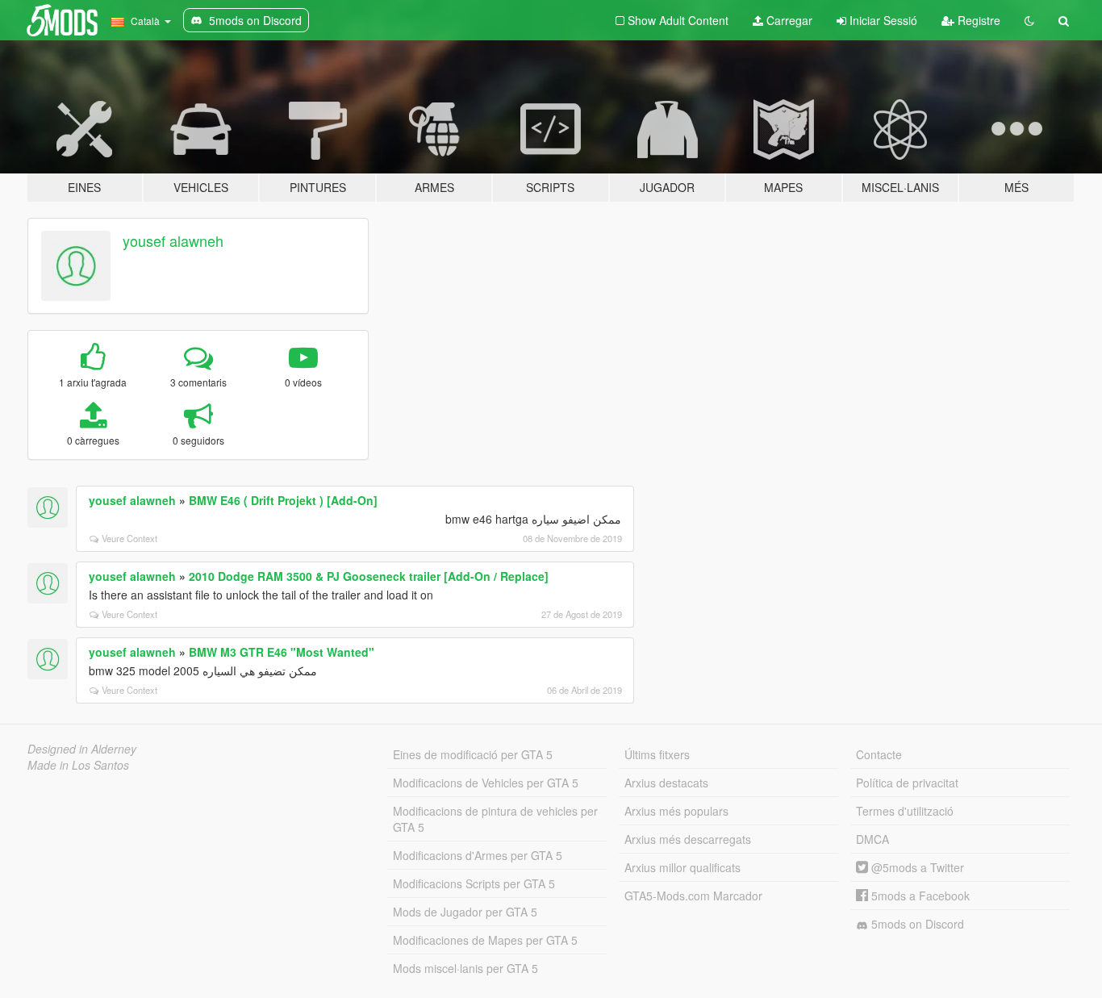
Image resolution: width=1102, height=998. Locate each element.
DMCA (872, 839)
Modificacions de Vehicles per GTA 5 (485, 783)
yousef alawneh (173, 240)
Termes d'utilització (905, 811)
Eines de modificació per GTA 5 (473, 754)
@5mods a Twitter (916, 867)
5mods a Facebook (919, 895)
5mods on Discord (916, 924)
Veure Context (129, 538)
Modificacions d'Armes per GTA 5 (477, 855)
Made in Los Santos (78, 765)
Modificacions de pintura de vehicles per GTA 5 (495, 819)
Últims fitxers (657, 754)
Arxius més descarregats (687, 839)
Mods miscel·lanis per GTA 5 (465, 968)
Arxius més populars (676, 811)
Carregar (787, 20)
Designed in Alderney (81, 749)
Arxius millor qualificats (682, 867)
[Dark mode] (1029, 20)
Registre (977, 20)
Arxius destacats (666, 783)
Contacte (879, 754)
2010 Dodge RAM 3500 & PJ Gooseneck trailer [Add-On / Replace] (369, 576)
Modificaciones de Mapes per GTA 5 (485, 940)
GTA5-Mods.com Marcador (693, 895)
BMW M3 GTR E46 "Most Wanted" (281, 652)
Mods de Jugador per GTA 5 (465, 912)
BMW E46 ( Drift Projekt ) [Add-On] (283, 500)
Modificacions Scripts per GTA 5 (474, 883)
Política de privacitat (907, 783)
